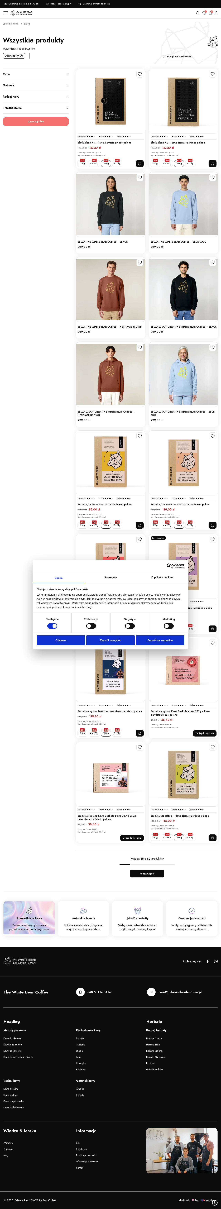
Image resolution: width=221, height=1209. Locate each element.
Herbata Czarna (154, 1038)
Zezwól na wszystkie (160, 640)
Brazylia (80, 1038)
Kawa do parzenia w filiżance (18, 1057)
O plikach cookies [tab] (162, 577)
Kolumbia (80, 1069)
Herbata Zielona (154, 1051)
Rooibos (150, 1063)
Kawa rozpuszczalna (13, 1101)
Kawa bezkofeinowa (13, 1107)
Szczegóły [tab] (110, 577)
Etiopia (79, 1051)
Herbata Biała (153, 1044)
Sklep (27, 23)
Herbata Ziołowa (154, 1069)
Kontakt (79, 1167)
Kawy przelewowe (12, 1044)
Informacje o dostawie (87, 1161)
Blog (5, 1155)
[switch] (91, 626)
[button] (190, 56)
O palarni (8, 1149)
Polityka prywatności (86, 1155)
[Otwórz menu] (5, 13)
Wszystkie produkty (33, 40)
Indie (78, 1057)
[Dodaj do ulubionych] (139, 74)
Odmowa (60, 640)
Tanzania (80, 1044)
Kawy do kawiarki (12, 1051)
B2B (78, 1143)
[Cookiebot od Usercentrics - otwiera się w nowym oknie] (169, 566)
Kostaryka (81, 1063)
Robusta (80, 1095)
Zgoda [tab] (59, 577)
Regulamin (81, 1149)
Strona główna (10, 23)
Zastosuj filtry (36, 121)
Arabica (80, 1089)
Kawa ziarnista (10, 1089)
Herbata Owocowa (156, 1057)
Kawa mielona (10, 1095)
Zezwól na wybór (110, 640)
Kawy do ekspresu (12, 1038)
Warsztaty (8, 1143)
